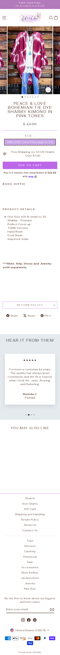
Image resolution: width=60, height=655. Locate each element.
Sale (30, 562)
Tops (30, 540)
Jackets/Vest (30, 577)
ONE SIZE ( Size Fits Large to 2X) (30, 142)
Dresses (30, 545)
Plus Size (30, 588)
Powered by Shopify (30, 652)
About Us (30, 524)
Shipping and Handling (30, 514)
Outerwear (30, 556)
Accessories (29, 567)
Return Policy (30, 305)
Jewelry (30, 583)
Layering (30, 551)
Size (30, 136)
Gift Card (30, 509)
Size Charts (30, 503)
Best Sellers (30, 572)
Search (30, 498)
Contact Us (30, 530)
